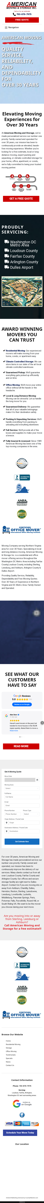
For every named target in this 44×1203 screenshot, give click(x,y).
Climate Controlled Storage (19, 361)
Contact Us (10, 1065)
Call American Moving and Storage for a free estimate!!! (22, 926)
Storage (9, 1048)
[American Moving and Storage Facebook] (22, 1115)
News (8, 1062)
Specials (9, 1058)
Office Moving (13, 385)
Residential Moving (15, 351)
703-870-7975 (23, 14)
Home (8, 1041)
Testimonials (11, 1055)
